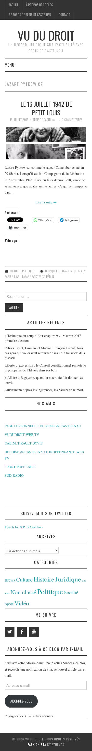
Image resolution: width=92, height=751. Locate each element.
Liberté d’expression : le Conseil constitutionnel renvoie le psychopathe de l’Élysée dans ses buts (45, 367)
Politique (28, 271)
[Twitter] (9, 632)
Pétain (50, 276)
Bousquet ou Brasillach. (61, 271)
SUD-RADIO (14, 475)
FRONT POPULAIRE (20, 466)
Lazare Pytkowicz (33, 276)
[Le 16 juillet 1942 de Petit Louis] (46, 143)
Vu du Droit (46, 35)
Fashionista (37, 744)
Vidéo (21, 603)
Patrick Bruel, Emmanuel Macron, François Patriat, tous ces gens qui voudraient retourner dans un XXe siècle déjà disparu (45, 353)
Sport (9, 604)
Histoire (15, 271)
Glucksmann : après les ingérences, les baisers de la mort (44, 389)
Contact (64, 14)
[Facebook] (22, 632)
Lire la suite (46, 202)
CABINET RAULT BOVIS (24, 443)
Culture (24, 579)
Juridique (68, 578)
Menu (9, 65)
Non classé (23, 592)
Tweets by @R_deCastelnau (24, 527)
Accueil (13, 4)
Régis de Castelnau (44, 119)
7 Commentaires (72, 119)
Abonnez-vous (21, 701)
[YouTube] (34, 632)
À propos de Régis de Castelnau (30, 14)
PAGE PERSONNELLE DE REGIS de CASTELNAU (43, 426)
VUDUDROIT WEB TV (22, 434)
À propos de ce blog (39, 4)
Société (71, 592)
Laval (17, 276)
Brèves (10, 580)
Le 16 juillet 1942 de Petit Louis (46, 108)
